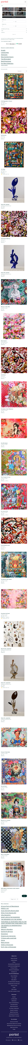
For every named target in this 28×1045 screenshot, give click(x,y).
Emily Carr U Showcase (8, 947)
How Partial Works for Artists (14, 1023)
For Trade (14, 977)
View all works (4, 65)
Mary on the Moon (5, 854)
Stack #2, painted (5, 204)
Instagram (9, 1040)
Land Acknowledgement (14, 966)
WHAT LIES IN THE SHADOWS (10, 917)
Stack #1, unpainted (5, 718)
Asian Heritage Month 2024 (10, 910)
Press (14, 962)
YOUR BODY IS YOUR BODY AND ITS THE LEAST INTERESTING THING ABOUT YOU (14, 922)
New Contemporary (7, 57)
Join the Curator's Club (14, 991)
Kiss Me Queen (4, 443)
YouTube (20, 1040)
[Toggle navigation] (25, 2)
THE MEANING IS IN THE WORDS (11, 919)
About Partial (14, 958)
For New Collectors (7, 63)
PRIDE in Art (5, 908)
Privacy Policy (14, 968)
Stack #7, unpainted (5, 682)
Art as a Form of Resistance (10, 906)
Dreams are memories (8, 936)
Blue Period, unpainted (6, 648)
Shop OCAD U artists (14, 1016)
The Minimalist (6, 59)
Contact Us (14, 971)
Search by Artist (14, 1012)
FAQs (14, 987)
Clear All (14, 34)
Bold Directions (6, 61)
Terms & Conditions (14, 969)
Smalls (3, 50)
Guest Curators (14, 1010)
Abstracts (4, 54)
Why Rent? (14, 979)
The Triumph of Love (5, 477)
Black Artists (5, 942)
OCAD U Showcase (7, 944)
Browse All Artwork (14, 1014)
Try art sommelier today (6, 41)
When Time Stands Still (8, 913)
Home (3, 940)
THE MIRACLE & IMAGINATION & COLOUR (11, 926)
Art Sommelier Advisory (14, 981)
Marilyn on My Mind (5, 306)
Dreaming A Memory (5, 238)
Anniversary (3, 135)
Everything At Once (5, 545)
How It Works (14, 976)
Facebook (15, 1040)
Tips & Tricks (14, 985)
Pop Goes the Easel (5, 613)
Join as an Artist (14, 1021)
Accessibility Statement (14, 964)
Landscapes (5, 52)
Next (24, 896)
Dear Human (4, 340)
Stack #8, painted (5, 272)
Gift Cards (14, 989)
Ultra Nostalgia (6, 915)
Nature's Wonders (7, 929)
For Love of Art (4, 511)
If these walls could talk (8, 938)
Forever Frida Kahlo (5, 752)
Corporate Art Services (14, 983)
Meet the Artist (14, 1027)
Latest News (14, 960)
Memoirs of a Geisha (5, 820)
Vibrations (3, 374)
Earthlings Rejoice (7, 931)
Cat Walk (3, 169)
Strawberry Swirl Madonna (7, 409)
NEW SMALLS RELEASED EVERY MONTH (10, 888)
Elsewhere (4, 934)
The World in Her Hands (6, 579)
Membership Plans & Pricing (14, 1025)
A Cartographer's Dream (6, 101)
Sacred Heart (4, 786)
